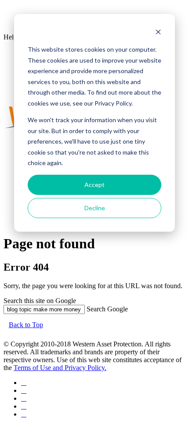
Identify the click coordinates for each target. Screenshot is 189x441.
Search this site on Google (40, 300)
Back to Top (26, 324)
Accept (94, 184)
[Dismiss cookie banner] (158, 33)
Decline (94, 208)
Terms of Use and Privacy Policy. (60, 367)
